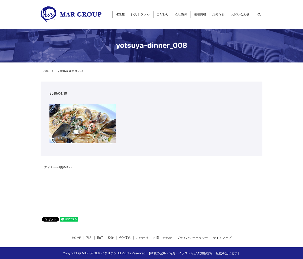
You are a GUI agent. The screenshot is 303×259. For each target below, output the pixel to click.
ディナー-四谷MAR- (58, 167)
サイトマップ (222, 238)
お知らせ (218, 14)
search (259, 14)
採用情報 (200, 14)
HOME (120, 14)
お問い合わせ (240, 14)
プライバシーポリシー (192, 238)
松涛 (111, 238)
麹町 (100, 238)
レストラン (138, 14)
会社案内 (181, 14)
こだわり (162, 14)
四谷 (89, 238)
